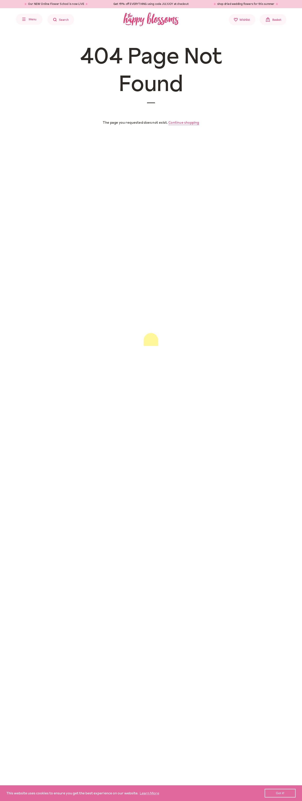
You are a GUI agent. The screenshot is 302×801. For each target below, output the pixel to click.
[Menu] (8, 19)
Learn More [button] (149, 793)
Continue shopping (183, 122)
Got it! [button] (280, 793)
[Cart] (295, 20)
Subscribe (177, 598)
